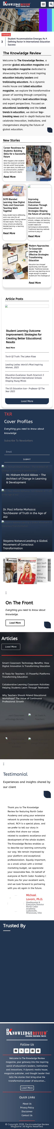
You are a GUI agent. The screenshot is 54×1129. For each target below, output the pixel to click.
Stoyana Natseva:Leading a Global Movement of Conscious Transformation (25, 544)
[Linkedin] (32, 1050)
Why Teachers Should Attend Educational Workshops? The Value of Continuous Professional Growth (24, 698)
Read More (9, 176)
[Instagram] (27, 1050)
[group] (14, 570)
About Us (27, 1104)
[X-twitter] (21, 1050)
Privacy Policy (27, 1107)
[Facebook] (16, 1050)
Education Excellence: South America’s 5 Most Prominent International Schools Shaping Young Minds (24, 378)
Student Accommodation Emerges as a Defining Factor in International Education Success (29, 42)
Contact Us (27, 1115)
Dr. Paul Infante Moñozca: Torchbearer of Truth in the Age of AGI (24, 513)
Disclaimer (27, 1111)
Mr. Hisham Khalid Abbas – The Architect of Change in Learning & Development (26, 478)
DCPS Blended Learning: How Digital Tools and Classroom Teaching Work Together (14, 205)
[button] (43, 4)
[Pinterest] (38, 1050)
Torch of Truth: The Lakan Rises (20, 356)
